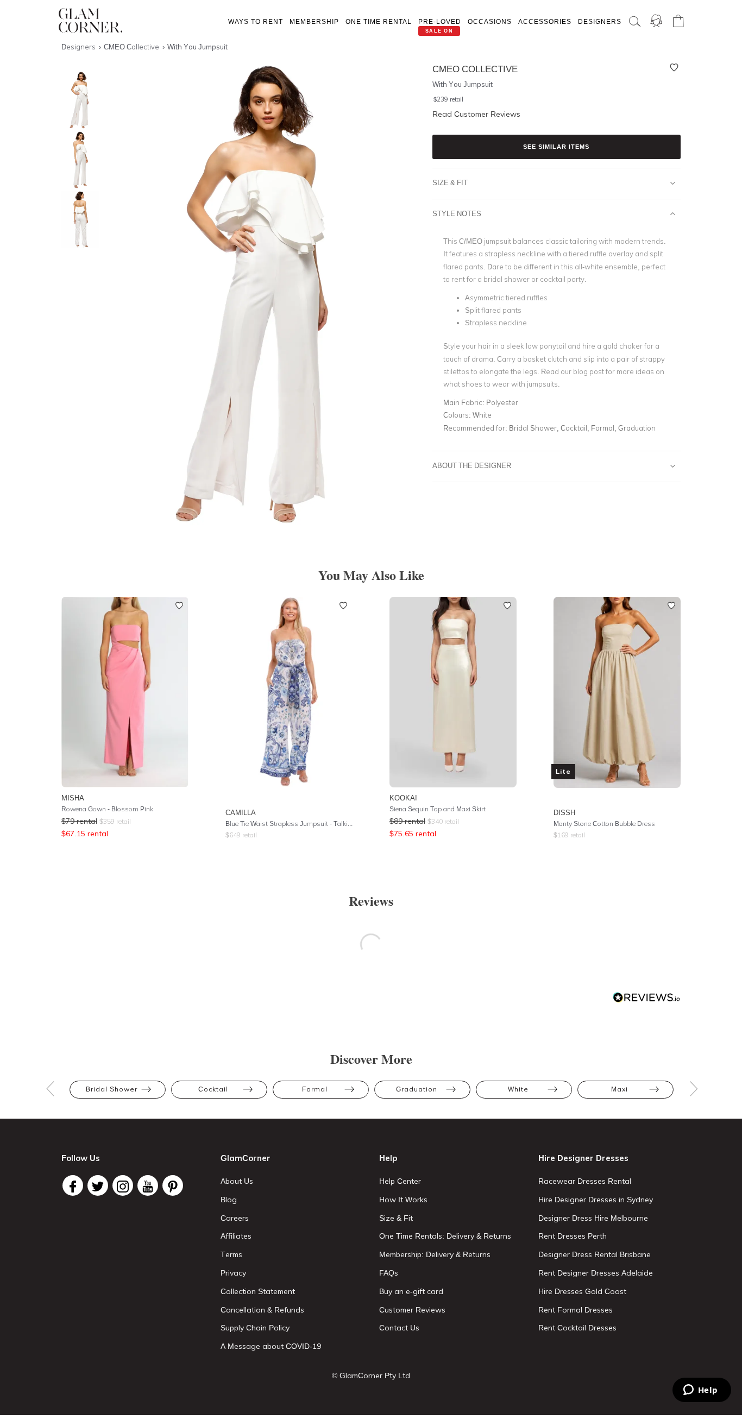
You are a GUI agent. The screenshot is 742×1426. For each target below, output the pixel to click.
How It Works (403, 1199)
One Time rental (378, 21)
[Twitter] (97, 1185)
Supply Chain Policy (255, 1328)
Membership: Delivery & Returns (435, 1254)
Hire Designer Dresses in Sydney (595, 1199)
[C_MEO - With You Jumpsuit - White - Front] (77, 100)
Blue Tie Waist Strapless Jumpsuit (289, 823)
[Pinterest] (172, 1185)
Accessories (544, 21)
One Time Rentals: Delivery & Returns (445, 1236)
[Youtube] (147, 1185)
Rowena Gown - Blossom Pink (107, 809)
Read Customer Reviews (476, 114)
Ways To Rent (255, 21)
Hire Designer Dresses (583, 1158)
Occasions (490, 21)
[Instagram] (122, 1185)
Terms (231, 1254)
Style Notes (456, 213)
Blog (229, 1199)
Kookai (403, 797)
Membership (314, 21)
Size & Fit (450, 182)
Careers (235, 1218)
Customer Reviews (412, 1310)
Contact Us (399, 1328)
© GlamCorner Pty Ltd (371, 1375)
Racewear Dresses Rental (584, 1181)
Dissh (564, 812)
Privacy (233, 1273)
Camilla (240, 812)
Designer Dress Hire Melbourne (593, 1218)
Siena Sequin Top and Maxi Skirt (437, 809)
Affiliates (236, 1236)
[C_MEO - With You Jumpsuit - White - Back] (77, 219)
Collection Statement (258, 1291)
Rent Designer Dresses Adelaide (595, 1273)
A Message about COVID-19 (271, 1346)
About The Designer (471, 465)
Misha (72, 797)
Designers (599, 21)
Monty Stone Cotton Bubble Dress (604, 823)
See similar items (556, 146)
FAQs (388, 1273)
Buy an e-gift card (411, 1291)
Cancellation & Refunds (262, 1310)
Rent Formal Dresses (575, 1310)
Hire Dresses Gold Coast (582, 1291)
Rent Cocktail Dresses (577, 1328)
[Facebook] (72, 1185)
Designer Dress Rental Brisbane (594, 1254)
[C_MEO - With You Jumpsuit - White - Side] (77, 159)
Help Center (400, 1181)
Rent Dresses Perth (572, 1236)
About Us (237, 1181)
